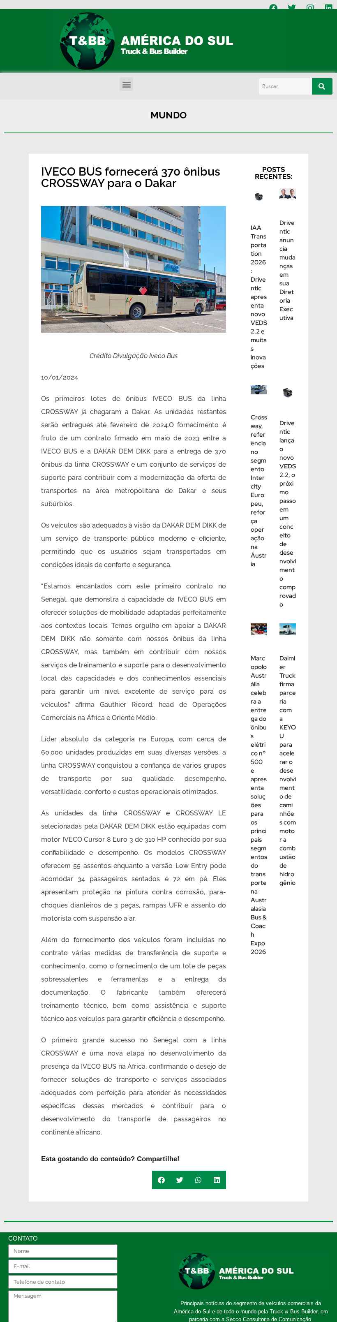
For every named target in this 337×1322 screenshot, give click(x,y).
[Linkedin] (329, 8)
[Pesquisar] (322, 86)
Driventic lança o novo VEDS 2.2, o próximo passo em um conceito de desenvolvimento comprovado (287, 514)
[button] (126, 84)
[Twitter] (292, 8)
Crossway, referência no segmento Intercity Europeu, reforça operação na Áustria (259, 490)
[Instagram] (310, 8)
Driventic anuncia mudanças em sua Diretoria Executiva (287, 270)
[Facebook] (273, 8)
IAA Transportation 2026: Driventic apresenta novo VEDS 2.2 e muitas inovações (259, 297)
